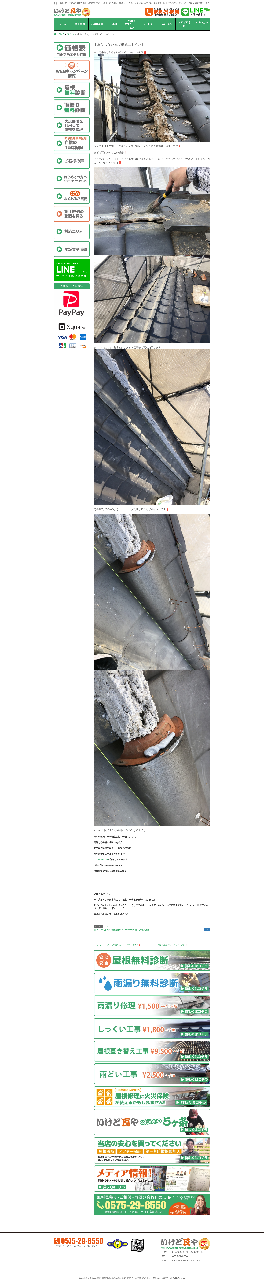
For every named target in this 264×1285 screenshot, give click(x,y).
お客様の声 (97, 24)
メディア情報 (184, 24)
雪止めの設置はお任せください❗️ (172, 945)
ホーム (62, 24)
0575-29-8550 (101, 859)
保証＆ (132, 24)
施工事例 (80, 24)
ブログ (107, 927)
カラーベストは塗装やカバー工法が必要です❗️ (120, 945)
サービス (148, 24)
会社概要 (167, 24)
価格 (114, 24)
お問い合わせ (201, 24)
